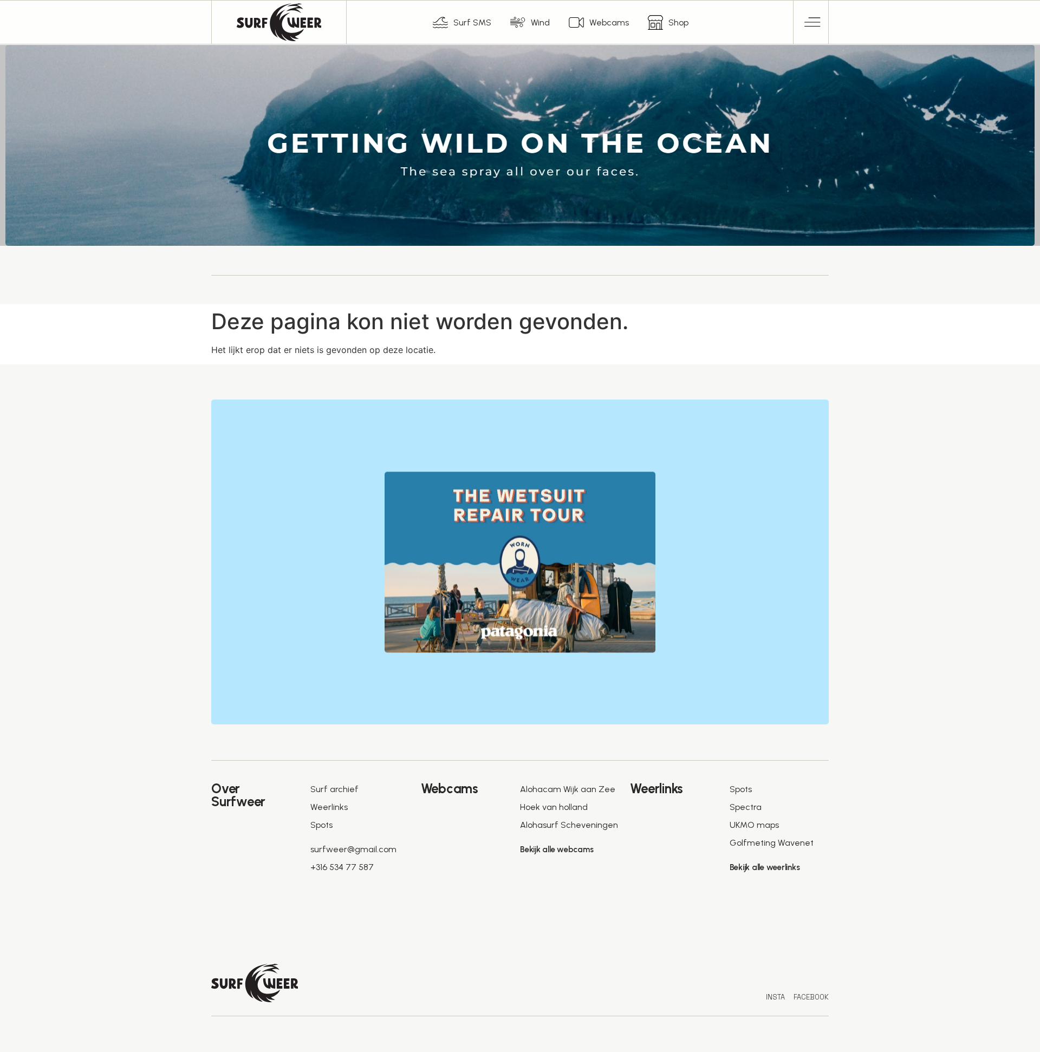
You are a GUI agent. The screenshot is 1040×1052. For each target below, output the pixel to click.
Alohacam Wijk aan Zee (567, 789)
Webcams (609, 22)
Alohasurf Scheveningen (569, 825)
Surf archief (334, 789)
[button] (811, 22)
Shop (678, 22)
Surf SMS (472, 22)
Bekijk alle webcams (556, 849)
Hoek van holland (554, 807)
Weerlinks (329, 807)
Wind (540, 22)
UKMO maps (754, 825)
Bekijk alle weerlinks (765, 867)
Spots (321, 825)
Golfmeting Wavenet (772, 843)
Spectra (746, 807)
